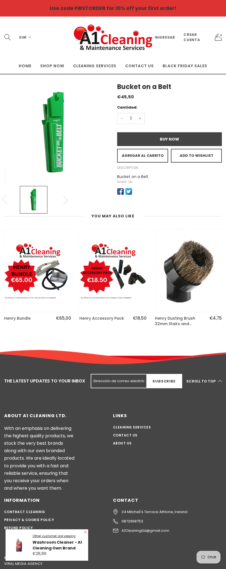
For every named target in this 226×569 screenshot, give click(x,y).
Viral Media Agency (23, 563)
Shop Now (52, 66)
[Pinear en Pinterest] (137, 191)
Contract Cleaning (24, 511)
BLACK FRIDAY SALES (185, 66)
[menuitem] (25, 66)
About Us (122, 443)
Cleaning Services (94, 66)
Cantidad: (127, 107)
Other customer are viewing (54, 536)
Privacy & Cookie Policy (29, 519)
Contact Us (139, 66)
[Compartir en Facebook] (120, 191)
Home (25, 66)
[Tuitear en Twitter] (128, 191)
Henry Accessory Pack (101, 318)
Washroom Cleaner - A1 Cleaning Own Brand (57, 545)
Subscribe (163, 381)
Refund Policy (18, 527)
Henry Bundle (17, 318)
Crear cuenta (192, 37)
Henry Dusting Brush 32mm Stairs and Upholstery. (175, 321)
